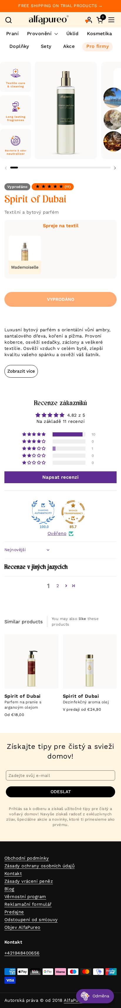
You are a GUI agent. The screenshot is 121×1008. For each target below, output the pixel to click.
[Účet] (89, 20)
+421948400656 (22, 953)
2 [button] (57, 585)
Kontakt (13, 873)
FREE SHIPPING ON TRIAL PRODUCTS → (60, 6)
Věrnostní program (25, 896)
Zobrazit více (21, 371)
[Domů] (49, 20)
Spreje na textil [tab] (60, 225)
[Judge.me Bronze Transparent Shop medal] (73, 512)
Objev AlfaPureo (22, 927)
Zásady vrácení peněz (28, 881)
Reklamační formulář (28, 904)
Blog (9, 889)
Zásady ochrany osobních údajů (39, 866)
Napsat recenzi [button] (60, 477)
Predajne (14, 912)
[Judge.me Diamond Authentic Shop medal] (43, 512)
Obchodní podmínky (26, 858)
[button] (8, 20)
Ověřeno (57, 533)
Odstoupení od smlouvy (31, 919)
